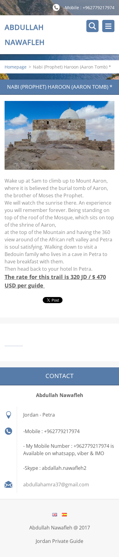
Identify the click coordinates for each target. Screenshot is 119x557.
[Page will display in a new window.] (59, 135)
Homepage (16, 67)
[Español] (64, 514)
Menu (108, 26)
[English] (54, 514)
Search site (92, 26)
